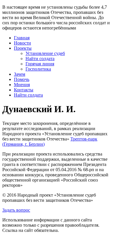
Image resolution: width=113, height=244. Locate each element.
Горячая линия (39, 63)
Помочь (21, 79)
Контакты (23, 89)
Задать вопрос (16, 210)
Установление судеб (45, 53)
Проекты (23, 48)
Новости (22, 42)
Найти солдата (39, 58)
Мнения (22, 84)
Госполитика (38, 68)
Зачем (19, 74)
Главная (22, 37)
